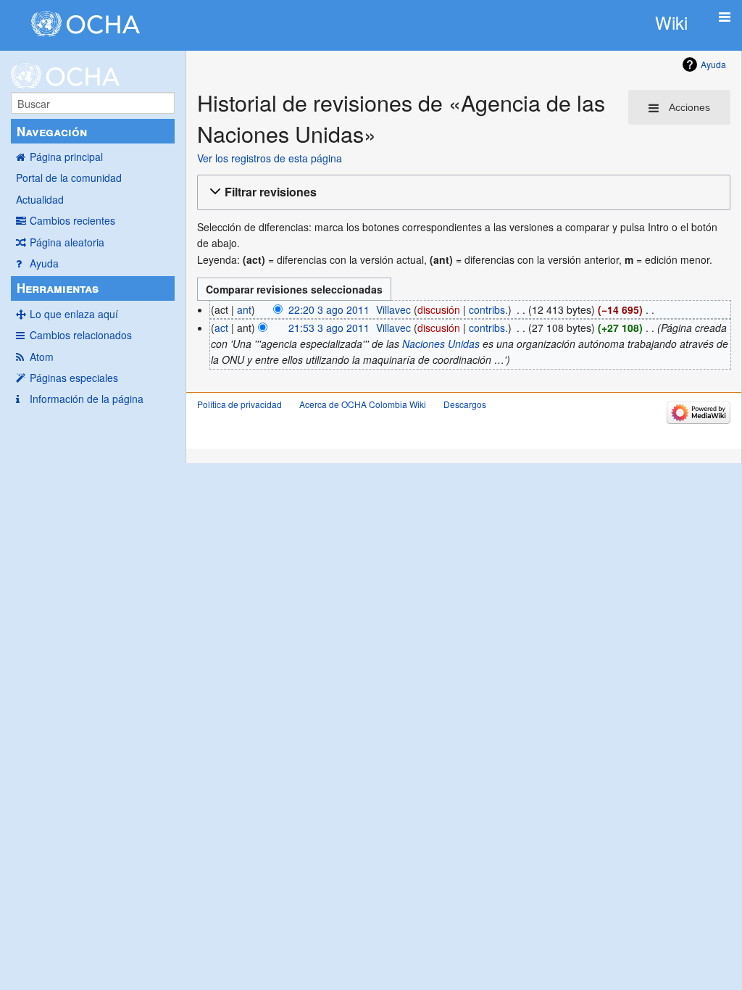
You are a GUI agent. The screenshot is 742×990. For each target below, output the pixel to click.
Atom (42, 356)
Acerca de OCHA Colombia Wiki (362, 404)
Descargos (464, 404)
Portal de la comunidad (69, 177)
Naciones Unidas (441, 343)
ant (244, 309)
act (221, 327)
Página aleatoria (67, 242)
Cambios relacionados (81, 335)
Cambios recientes (72, 220)
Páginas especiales (74, 377)
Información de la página (86, 398)
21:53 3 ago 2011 (329, 327)
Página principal (66, 156)
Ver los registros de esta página (269, 158)
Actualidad (40, 199)
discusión (438, 309)
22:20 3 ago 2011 (329, 309)
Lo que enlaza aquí (74, 314)
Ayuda (44, 263)
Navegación (52, 131)
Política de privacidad (239, 404)
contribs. (488, 309)
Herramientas (58, 287)
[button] (461, 192)
